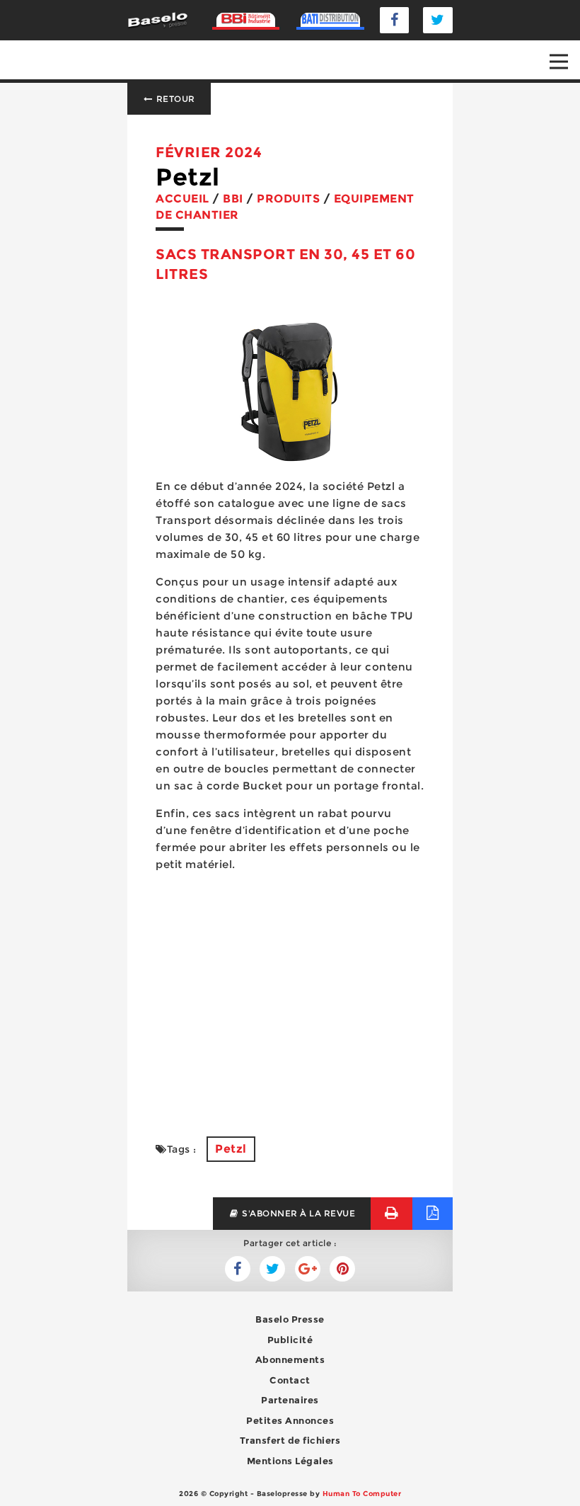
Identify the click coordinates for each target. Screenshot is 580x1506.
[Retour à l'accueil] (157, 19)
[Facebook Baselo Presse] (395, 20)
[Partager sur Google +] (307, 1269)
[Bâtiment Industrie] (246, 20)
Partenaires (290, 1399)
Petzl (231, 1149)
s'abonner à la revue (298, 1213)
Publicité (290, 1339)
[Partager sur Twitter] (237, 1269)
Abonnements (290, 1359)
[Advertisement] (290, 996)
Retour (174, 98)
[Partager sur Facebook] (272, 1269)
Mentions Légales (290, 1460)
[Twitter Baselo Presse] (438, 20)
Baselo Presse (290, 1319)
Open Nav (559, 61)
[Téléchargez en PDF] (432, 1213)
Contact (290, 1380)
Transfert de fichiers (290, 1440)
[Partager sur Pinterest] (342, 1269)
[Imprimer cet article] (391, 1213)
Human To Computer (362, 1493)
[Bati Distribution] (330, 20)
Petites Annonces (290, 1420)
